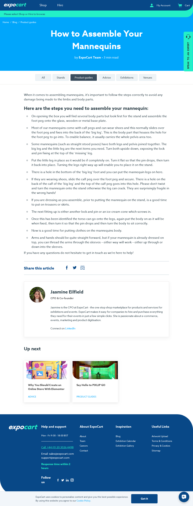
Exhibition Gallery (125, 445)
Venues (147, 77)
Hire (60, 5)
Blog (14, 22)
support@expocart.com (55, 457)
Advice (107, 77)
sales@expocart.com (61, 453)
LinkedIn (70, 328)
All (43, 77)
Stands (61, 77)
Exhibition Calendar (126, 441)
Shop (43, 5)
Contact (84, 450)
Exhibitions (126, 77)
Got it (144, 499)
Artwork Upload (160, 436)
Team (82, 441)
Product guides (28, 22)
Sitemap (156, 450)
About (83, 436)
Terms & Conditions (162, 441)
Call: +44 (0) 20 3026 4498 (57, 447)
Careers (84, 445)
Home (6, 22)
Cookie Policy (83, 500)
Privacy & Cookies (161, 445)
